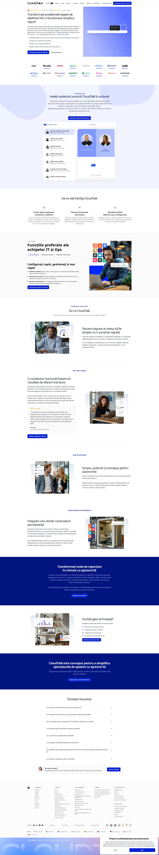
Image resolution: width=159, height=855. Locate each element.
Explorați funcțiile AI (79, 595)
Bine (142, 850)
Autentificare (96, 3)
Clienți (62, 3)
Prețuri (82, 3)
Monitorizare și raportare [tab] (47, 254)
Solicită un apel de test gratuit (79, 118)
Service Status (96, 825)
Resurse (68, 3)
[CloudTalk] (35, 3)
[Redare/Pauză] (93, 175)
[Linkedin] (39, 825)
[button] (89, 3)
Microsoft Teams (63, 34)
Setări (115, 850)
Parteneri (75, 3)
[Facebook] (34, 825)
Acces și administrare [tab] (33, 254)
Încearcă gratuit (107, 3)
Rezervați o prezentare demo (91, 640)
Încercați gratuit (56, 52)
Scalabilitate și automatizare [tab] (63, 254)
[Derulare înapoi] (96, 175)
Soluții (57, 3)
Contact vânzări (113, 769)
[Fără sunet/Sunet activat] (99, 175)
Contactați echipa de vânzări (122, 3)
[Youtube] (42, 825)
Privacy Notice (65, 825)
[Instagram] (37, 825)
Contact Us (52, 825)
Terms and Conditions (80, 825)
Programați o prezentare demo (79, 680)
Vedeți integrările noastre (37, 436)
